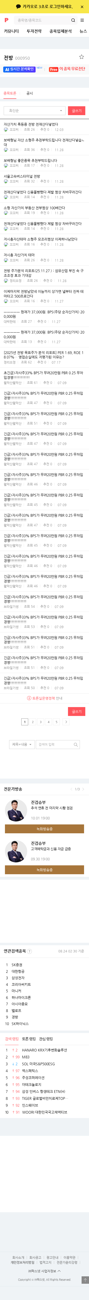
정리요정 (16, 281)
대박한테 (10, 321)
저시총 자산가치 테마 (19, 255)
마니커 (16, 991)
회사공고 (35, 1257)
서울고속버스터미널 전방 (22, 176)
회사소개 (18, 1257)
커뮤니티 (11, 31)
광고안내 (52, 1257)
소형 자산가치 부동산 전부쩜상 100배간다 (34, 208)
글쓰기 (77, 111)
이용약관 (69, 1257)
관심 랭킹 (46, 1039)
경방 (15, 1017)
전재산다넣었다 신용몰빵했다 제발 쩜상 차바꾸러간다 (43, 192)
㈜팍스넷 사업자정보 (42, 1271)
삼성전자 (18, 978)
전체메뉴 (84, 20)
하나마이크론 (21, 997)
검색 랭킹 (12, 1039)
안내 (47, 698)
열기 (85, 1280)
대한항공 (18, 971)
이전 (71, 789)
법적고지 (45, 1262)
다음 (83, 789)
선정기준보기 (29, 951)
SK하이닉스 (20, 1024)
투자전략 (34, 31)
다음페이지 (66, 721)
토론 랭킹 (29, 1039)
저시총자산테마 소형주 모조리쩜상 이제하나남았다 (40, 239)
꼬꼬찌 (14, 129)
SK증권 (17, 965)
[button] (35, 111)
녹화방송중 (45, 829)
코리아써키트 (21, 984)
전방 (17, 58)
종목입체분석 (60, 31)
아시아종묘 (20, 1004)
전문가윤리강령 (67, 1262)
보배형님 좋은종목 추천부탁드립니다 (30, 160)
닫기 (82, 7)
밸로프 (16, 1011)
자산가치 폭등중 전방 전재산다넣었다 (31, 124)
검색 (73, 20)
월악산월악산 (13, 383)
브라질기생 (11, 606)
